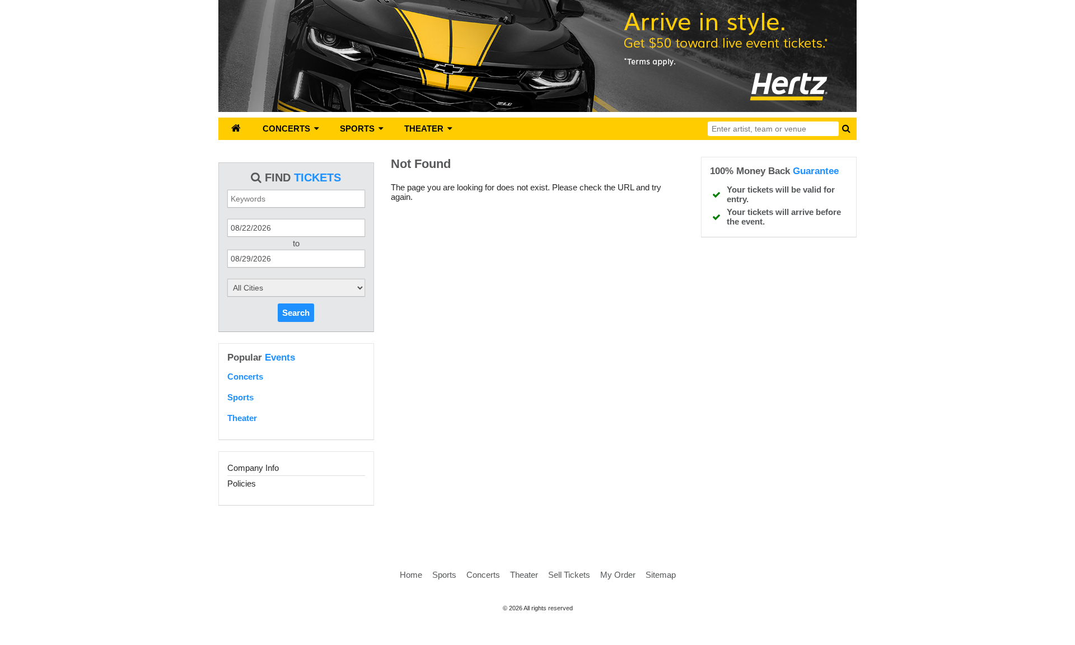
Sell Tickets (569, 574)
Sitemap (661, 574)
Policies (241, 483)
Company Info (253, 468)
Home (411, 574)
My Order (617, 574)
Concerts (245, 376)
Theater (242, 418)
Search (296, 312)
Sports (240, 397)
